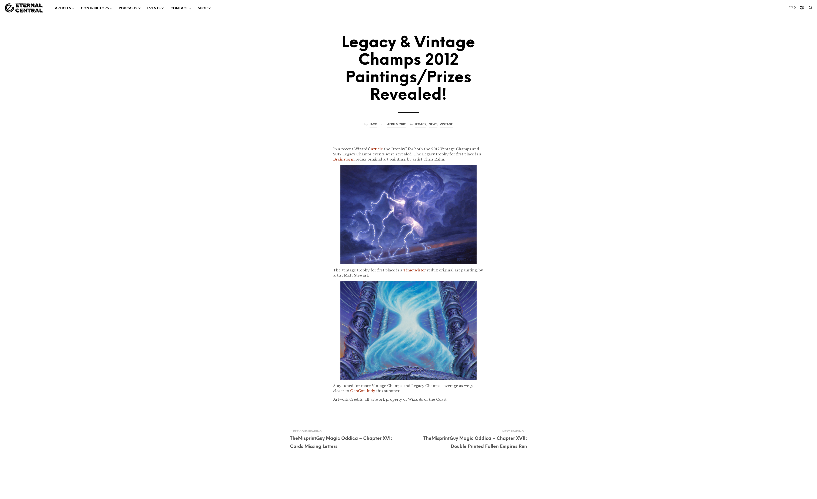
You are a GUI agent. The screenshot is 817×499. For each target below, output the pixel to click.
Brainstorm (343, 159)
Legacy (420, 124)
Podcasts (128, 8)
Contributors (95, 8)
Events (153, 8)
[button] (792, 8)
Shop (202, 8)
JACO (373, 124)
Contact (179, 8)
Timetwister (414, 270)
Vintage (446, 124)
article (377, 149)
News (433, 124)
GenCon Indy (362, 391)
